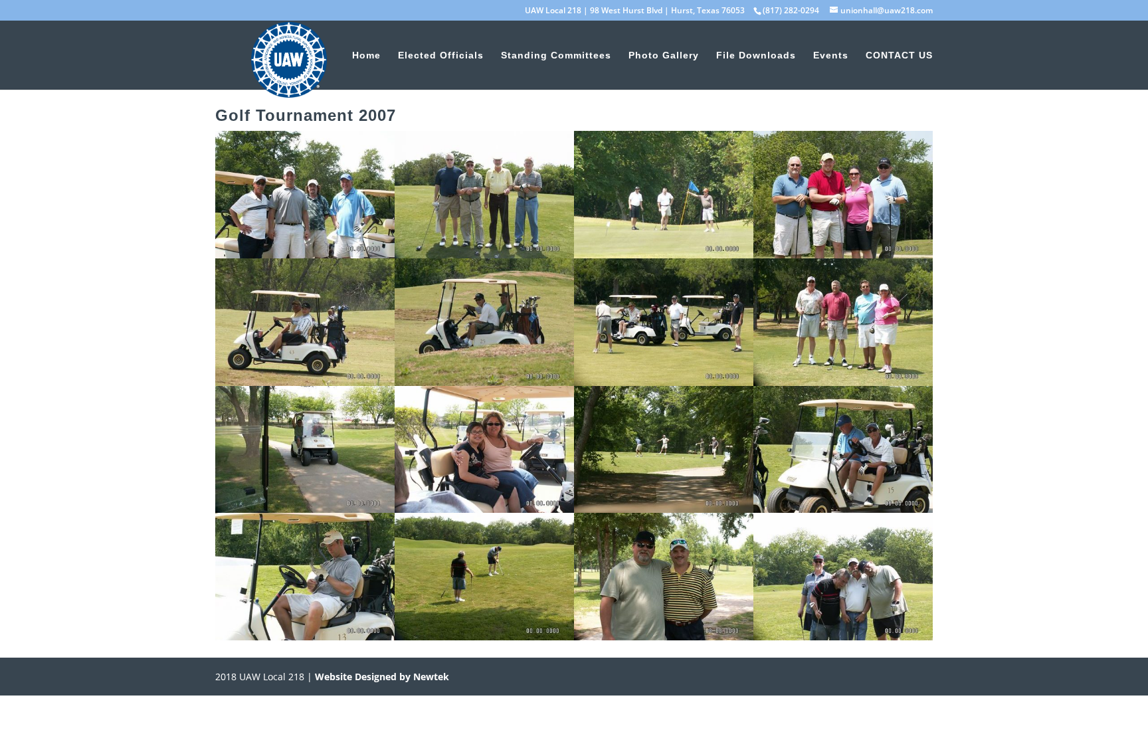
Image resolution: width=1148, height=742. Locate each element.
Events (830, 55)
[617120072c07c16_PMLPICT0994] (484, 636)
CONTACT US (899, 55)
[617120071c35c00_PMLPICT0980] (484, 509)
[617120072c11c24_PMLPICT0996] (843, 636)
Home (366, 55)
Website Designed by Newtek (380, 676)
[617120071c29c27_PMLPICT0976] (663, 382)
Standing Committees (556, 55)
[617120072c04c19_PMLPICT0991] (305, 636)
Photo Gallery (663, 55)
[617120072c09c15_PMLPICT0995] (663, 636)
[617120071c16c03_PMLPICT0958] (663, 254)
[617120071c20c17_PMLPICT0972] (305, 382)
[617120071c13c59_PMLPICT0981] (484, 254)
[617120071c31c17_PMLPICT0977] (843, 382)
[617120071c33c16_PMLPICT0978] (305, 509)
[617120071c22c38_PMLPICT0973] (484, 382)
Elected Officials (441, 55)
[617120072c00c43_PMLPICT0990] (843, 509)
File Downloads (756, 55)
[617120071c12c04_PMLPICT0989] (305, 254)
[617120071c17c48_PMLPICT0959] (843, 254)
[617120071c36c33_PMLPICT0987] (663, 509)
